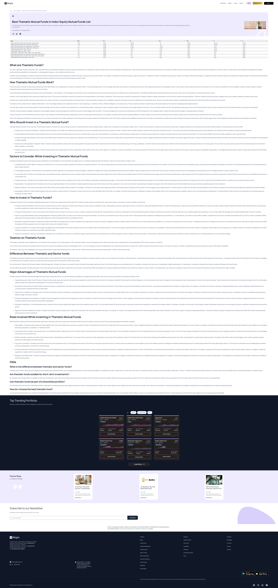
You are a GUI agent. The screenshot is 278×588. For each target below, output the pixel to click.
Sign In (268, 3)
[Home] (9, 3)
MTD (78, 41)
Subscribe (132, 517)
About (241, 3)
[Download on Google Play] (248, 573)
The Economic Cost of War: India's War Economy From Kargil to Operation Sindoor (83, 489)
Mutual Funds (141, 412)
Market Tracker (143, 552)
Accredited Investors (188, 552)
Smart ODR (186, 543)
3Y (242, 41)
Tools (235, 3)
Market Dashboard (144, 556)
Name (11, 41)
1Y (214, 41)
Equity (133, 412)
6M (187, 41)
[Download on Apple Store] (261, 573)
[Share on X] (13, 34)
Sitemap (229, 549)
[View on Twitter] (258, 585)
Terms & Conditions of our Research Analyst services (136, 528)
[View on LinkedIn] (262, 585)
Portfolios (223, 3)
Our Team (229, 543)
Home (11, 10)
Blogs (229, 3)
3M (160, 41)
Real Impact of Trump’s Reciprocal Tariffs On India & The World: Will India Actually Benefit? (149, 489)
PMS (150, 412)
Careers (229, 546)
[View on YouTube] (266, 585)
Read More (78, 497)
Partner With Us (257, 3)
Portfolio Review (144, 549)
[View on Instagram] (254, 585)
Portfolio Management (145, 546)
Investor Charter (187, 540)
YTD (104, 41)
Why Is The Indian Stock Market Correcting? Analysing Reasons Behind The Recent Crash (214, 489)
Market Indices (143, 562)
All (127, 412)
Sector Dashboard (17, 10)
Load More (138, 464)
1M (130, 41)
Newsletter (142, 565)
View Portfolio (111, 434)
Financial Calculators (145, 559)
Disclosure (186, 549)
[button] (20, 487)
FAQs (185, 556)
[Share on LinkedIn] (17, 34)
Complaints (186, 546)
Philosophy (229, 540)
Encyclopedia (143, 568)
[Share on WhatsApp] (20, 34)
